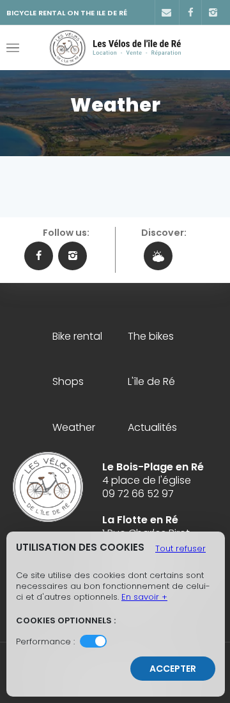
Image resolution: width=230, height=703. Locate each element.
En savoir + (144, 597)
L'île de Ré (151, 382)
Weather (73, 428)
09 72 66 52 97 (138, 493)
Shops (68, 382)
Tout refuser (180, 548)
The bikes (151, 337)
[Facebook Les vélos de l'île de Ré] (38, 256)
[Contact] (166, 12)
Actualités (152, 428)
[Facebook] (190, 12)
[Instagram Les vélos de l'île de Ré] (72, 256)
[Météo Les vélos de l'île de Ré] (158, 256)
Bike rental (77, 337)
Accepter (173, 668)
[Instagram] (212, 12)
